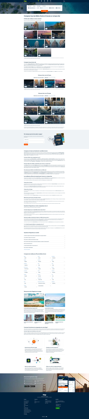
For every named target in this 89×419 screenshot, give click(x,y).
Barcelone (25, 102)
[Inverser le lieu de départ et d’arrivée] (38, 8)
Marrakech (26, 53)
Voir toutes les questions (27, 249)
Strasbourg (53, 281)
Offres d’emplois (26, 405)
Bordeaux (39, 53)
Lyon (53, 35)
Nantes (46, 44)
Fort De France (26, 267)
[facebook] (42, 416)
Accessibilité (25, 414)
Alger (25, 44)
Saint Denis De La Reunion (41, 281)
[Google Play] (27, 386)
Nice (46, 26)
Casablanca (25, 263)
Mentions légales (26, 408)
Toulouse (39, 35)
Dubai (52, 263)
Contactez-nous (26, 407)
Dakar (38, 263)
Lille (25, 35)
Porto (46, 102)
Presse (25, 404)
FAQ (24, 406)
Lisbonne (25, 111)
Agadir (25, 256)
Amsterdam (26, 120)
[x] (45, 416)
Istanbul (53, 111)
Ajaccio (46, 84)
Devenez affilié (26, 403)
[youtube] (46, 416)
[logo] (25, 1)
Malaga (46, 120)
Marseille (25, 26)
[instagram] (43, 416)
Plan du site (25, 413)
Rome (39, 111)
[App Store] (32, 386)
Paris (25, 84)
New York (39, 274)
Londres (53, 267)
